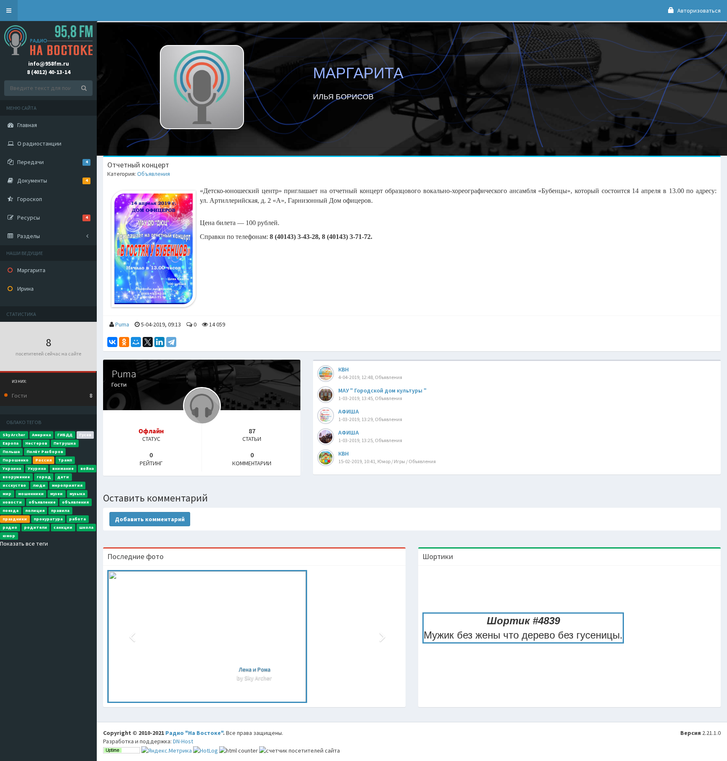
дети (63, 477)
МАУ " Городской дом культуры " (382, 390)
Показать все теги (24, 543)
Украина (12, 468)
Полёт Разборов (45, 451)
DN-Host (183, 741)
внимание (63, 468)
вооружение (16, 477)
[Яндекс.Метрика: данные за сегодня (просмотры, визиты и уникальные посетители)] (166, 750)
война (87, 468)
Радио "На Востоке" (194, 733)
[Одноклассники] (124, 342)
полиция (35, 510)
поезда (11, 510)
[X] (148, 342)
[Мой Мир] (136, 342)
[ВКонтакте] (112, 342)
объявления (75, 502)
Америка (41, 435)
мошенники (31, 493)
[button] (9, 10)
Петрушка (64, 443)
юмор (9, 535)
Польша (11, 451)
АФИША (348, 411)
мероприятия (67, 485)
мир (7, 493)
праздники (15, 519)
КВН (343, 369)
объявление (42, 502)
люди (39, 485)
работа (77, 519)
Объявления (153, 174)
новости (12, 502)
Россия (43, 460)
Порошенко (16, 460)
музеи (56, 493)
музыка (77, 493)
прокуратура (48, 519)
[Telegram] (171, 342)
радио (10, 527)
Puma (122, 324)
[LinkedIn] (159, 342)
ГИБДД (64, 435)
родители (35, 527)
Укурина (37, 468)
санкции (62, 527)
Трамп (65, 460)
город (44, 477)
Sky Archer (14, 435)
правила (60, 510)
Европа (11, 443)
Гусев (85, 435)
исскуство (14, 485)
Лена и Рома (255, 669)
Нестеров (36, 443)
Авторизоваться (698, 10)
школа (86, 527)
